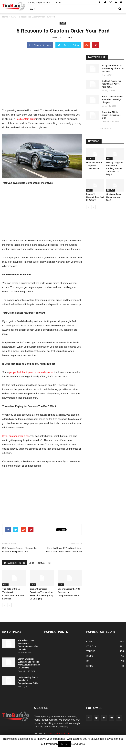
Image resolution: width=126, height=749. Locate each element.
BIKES (89, 656)
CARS (63, 23)
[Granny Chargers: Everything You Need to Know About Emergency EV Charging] (42, 578)
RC (87, 661)
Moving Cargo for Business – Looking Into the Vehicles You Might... (114, 168)
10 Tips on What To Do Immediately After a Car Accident (113, 68)
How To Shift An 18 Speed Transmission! (94, 165)
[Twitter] (105, 2)
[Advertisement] (42, 78)
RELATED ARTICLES (14, 563)
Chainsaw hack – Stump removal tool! (114, 197)
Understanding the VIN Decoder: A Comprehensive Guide (69, 592)
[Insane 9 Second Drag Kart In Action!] (95, 185)
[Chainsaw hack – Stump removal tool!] (115, 185)
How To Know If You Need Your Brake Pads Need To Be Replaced (64, 550)
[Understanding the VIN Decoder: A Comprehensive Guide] (70, 578)
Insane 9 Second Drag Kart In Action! (95, 197)
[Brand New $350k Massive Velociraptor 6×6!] (92, 115)
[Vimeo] (110, 2)
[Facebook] (99, 2)
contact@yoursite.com (58, 733)
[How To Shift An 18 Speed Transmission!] (95, 154)
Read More (78, 744)
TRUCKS (90, 158)
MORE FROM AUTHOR (40, 563)
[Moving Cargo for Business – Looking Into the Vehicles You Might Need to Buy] (115, 154)
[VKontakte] (115, 2)
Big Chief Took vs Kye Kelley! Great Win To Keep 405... (111, 84)
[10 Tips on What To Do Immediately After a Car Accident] (92, 68)
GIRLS (89, 665)
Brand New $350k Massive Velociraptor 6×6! (111, 115)
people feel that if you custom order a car (31, 372)
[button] (120, 9)
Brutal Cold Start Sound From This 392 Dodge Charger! (112, 99)
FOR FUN (110, 190)
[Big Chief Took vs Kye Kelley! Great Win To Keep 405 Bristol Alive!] (92, 84)
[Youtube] (121, 2)
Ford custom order (26, 119)
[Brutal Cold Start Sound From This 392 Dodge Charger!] (92, 99)
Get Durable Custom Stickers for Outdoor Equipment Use (19, 550)
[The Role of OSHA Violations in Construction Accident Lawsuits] (14, 578)
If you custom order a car (15, 436)
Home (5, 16)
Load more (104, 128)
